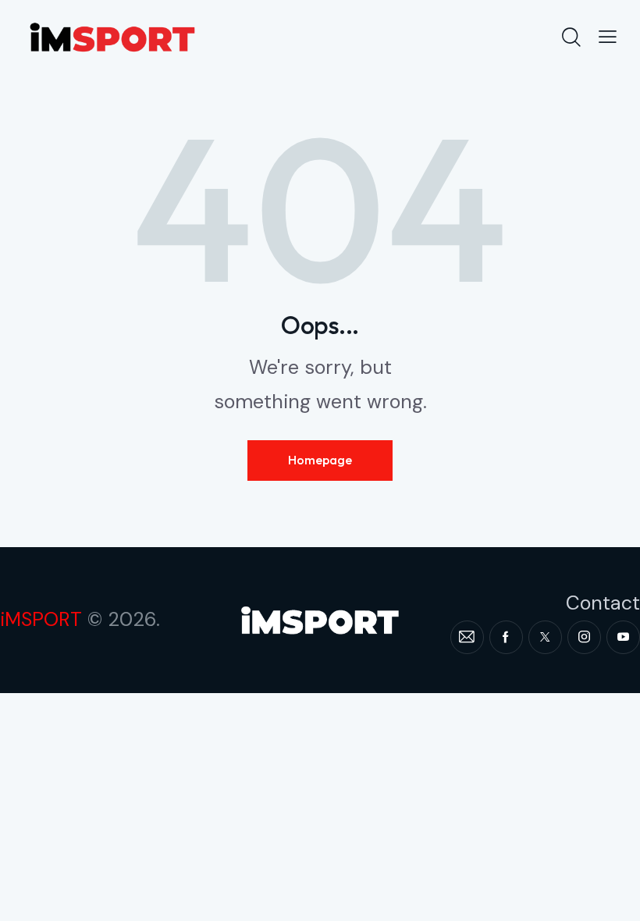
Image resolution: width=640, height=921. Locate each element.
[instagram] (584, 637)
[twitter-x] (545, 637)
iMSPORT (41, 619)
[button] (608, 37)
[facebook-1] (506, 637)
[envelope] (467, 637)
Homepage (320, 460)
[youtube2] (623, 637)
